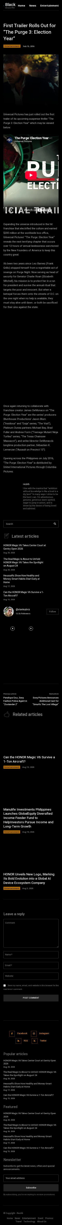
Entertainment (11, 46)
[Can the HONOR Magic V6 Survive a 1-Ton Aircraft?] (54, 595)
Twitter (43, 1040)
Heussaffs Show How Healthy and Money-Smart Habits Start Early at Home (21, 579)
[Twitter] (34, 1041)
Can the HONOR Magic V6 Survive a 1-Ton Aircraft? (23, 593)
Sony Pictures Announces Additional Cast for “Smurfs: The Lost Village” (46, 701)
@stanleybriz (23, 609)
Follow (52, 611)
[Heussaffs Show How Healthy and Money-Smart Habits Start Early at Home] (54, 579)
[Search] (55, 524)
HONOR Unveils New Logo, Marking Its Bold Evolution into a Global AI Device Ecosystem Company (28, 878)
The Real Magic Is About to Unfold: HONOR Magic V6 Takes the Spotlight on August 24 (23, 562)
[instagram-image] (12, 629)
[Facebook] (12, 1033)
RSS (26, 1040)
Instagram (44, 1033)
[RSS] (18, 1041)
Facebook (22, 1033)
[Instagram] (34, 1033)
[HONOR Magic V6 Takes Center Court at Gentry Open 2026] (54, 548)
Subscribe (31, 1187)
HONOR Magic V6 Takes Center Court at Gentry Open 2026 (24, 547)
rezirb (26, 484)
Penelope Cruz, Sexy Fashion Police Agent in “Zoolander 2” (15, 701)
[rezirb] (11, 496)
